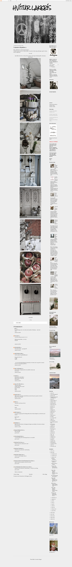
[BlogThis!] (17, 322)
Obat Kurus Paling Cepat (18, 454)
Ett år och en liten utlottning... (56, 195)
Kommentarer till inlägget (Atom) (26, 476)
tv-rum (51, 438)
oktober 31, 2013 (18, 426)
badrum (51, 395)
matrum (51, 420)
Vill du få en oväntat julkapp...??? (56, 208)
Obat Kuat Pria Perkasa (18, 442)
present (51, 427)
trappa (51, 435)
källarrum (52, 415)
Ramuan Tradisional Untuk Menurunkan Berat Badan (23, 460)
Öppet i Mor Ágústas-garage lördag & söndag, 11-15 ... (54, 480)
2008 (52, 519)
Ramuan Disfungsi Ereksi (18, 430)
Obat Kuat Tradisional (18, 448)
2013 (52, 452)
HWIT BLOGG (17, 412)
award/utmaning (53, 394)
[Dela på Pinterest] (20, 322)
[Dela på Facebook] (19, 322)
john (15, 328)
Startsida (30, 474)
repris (51, 430)
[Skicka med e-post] (16, 322)
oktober (53, 457)
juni (52, 502)
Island (51, 412)
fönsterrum (52, 404)
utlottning (52, 442)
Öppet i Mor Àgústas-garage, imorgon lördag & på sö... (54, 472)
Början (51, 399)
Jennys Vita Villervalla (18, 384)
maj (52, 504)
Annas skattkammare (18, 368)
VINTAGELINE (17, 347)
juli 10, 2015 (17, 451)
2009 (52, 517)
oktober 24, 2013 (18, 332)
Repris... (56, 234)
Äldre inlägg (45, 474)
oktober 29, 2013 (18, 419)
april (52, 505)
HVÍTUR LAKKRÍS (32, 7)
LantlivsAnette (17, 394)
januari (53, 510)
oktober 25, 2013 (18, 391)
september (53, 497)
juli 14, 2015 (17, 469)
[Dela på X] (18, 322)
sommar (51, 431)
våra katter (52, 446)
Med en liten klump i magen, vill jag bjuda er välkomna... (54, 248)
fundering (52, 403)
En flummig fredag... (56, 165)
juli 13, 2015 (17, 463)
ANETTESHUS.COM (18, 353)
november (53, 455)
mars (53, 507)
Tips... (51, 434)
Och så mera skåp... (56, 273)
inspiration (52, 411)
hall (51, 408)
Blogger (40, 559)
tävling (51, 439)
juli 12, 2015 (17, 457)
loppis (51, 419)
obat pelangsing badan (18, 436)
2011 (52, 514)
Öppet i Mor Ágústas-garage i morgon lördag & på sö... (54, 489)
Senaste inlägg (16, 474)
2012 (52, 512)
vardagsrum (52, 443)
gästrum (51, 407)
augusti (53, 499)
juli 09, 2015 (17, 445)
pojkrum (51, 426)
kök (51, 416)
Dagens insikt (52, 400)
